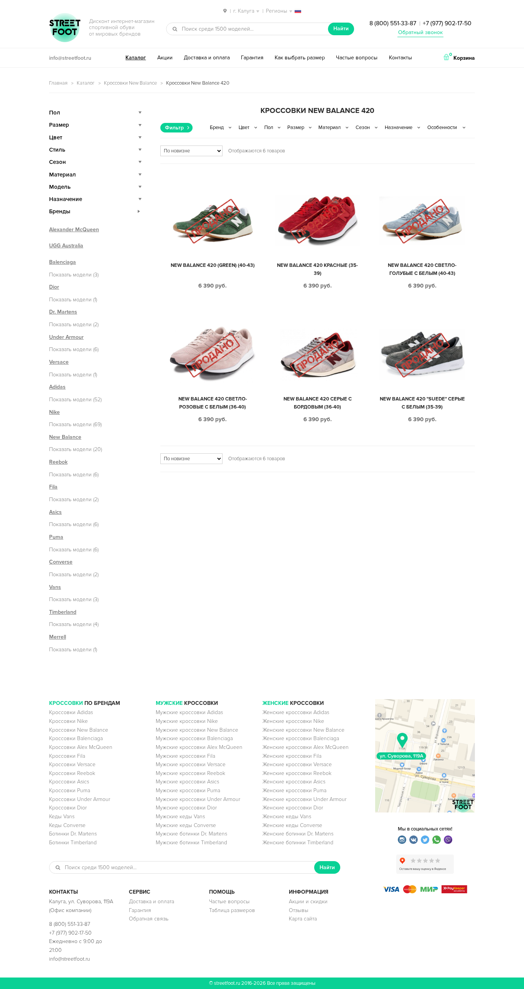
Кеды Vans (61, 816)
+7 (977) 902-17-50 (447, 23)
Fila (53, 487)
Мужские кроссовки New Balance (197, 730)
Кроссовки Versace (72, 764)
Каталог (135, 57)
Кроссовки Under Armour (79, 799)
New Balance (65, 437)
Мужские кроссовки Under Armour (198, 799)
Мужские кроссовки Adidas (189, 712)
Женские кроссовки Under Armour (304, 799)
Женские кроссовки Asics (293, 781)
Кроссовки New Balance (130, 83)
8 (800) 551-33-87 (392, 23)
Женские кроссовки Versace (297, 764)
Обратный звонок (420, 32)
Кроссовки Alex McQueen (80, 747)
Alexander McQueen (74, 229)
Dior (54, 287)
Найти (341, 28)
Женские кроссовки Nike (293, 721)
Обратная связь (148, 918)
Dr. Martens (63, 312)
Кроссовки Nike (68, 721)
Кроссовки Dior (68, 807)
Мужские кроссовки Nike (187, 721)
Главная (58, 83)
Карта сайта (303, 918)
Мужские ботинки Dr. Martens (191, 833)
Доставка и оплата (207, 57)
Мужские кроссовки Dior (186, 807)
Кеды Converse (67, 825)
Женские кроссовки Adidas (295, 712)
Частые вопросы (356, 57)
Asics (55, 512)
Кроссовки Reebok (72, 773)
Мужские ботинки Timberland (191, 842)
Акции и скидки (308, 901)
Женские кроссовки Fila (291, 756)
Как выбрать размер (300, 57)
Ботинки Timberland (73, 842)
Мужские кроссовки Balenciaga (194, 738)
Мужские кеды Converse (186, 825)
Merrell (57, 637)
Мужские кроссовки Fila (185, 756)
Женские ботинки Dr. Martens (297, 833)
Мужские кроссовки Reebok (190, 773)
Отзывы (298, 910)
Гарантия (252, 57)
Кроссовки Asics (69, 781)
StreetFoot (65, 28)
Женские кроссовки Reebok (296, 773)
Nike (54, 412)
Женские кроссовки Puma (294, 790)
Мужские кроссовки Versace (191, 764)
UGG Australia (66, 245)
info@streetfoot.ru (70, 58)
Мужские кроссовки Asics (187, 781)
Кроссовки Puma (69, 790)
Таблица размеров (232, 910)
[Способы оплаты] (425, 891)
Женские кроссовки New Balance (303, 730)
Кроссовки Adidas (71, 712)
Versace (59, 362)
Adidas (57, 387)
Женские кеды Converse (292, 825)
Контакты (400, 57)
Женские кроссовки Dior (292, 807)
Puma (56, 537)
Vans (55, 587)
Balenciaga (62, 262)
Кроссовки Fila (67, 756)
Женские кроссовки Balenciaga (300, 738)
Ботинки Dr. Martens (73, 833)
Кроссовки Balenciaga (76, 738)
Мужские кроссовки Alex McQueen (199, 747)
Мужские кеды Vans (180, 816)
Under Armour (66, 337)
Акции (165, 57)
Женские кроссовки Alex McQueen (305, 747)
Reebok (58, 462)
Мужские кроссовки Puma (188, 790)
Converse (61, 562)
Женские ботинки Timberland (297, 842)
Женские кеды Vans (286, 816)
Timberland (62, 612)
